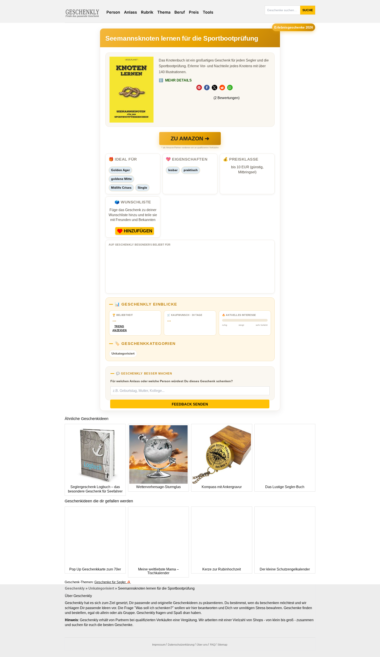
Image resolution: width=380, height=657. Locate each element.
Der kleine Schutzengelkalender (285, 569)
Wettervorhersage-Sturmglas (158, 487)
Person (113, 12)
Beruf (179, 12)
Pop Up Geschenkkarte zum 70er (95, 569)
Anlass (130, 12)
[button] (199, 87)
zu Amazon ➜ (190, 138)
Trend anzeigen (119, 328)
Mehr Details (175, 80)
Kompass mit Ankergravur (222, 487)
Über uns (202, 644)
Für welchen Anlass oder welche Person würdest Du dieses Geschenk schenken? (171, 381)
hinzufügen (138, 230)
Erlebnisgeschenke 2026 (293, 27)
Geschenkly (75, 588)
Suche (307, 10)
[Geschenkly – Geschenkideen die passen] (82, 12)
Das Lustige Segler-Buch (284, 487)
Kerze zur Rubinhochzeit (221, 569)
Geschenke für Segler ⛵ (112, 582)
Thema (163, 12)
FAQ (212, 644)
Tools (208, 12)
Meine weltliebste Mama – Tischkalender (158, 571)
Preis (194, 12)
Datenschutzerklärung (181, 644)
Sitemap (222, 644)
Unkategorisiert (123, 353)
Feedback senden (190, 404)
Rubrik (147, 12)
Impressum (158, 644)
